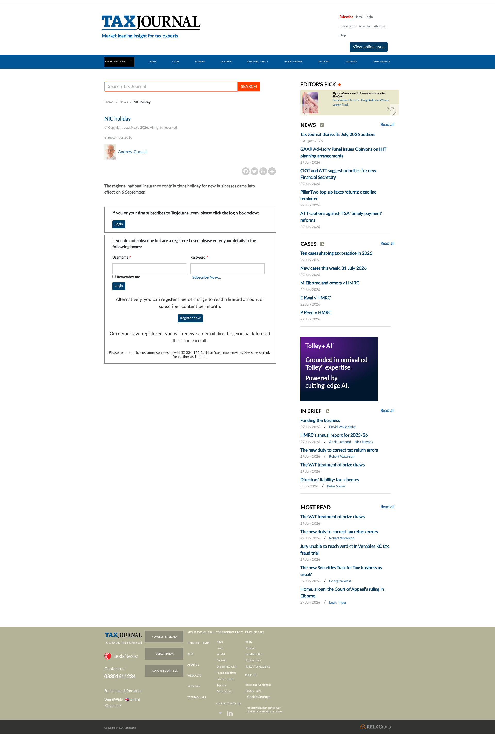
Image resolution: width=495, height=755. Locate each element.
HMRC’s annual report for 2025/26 (334, 435)
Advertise (365, 26)
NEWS (153, 62)
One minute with (226, 666)
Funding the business (320, 420)
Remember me (128, 277)
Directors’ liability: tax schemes (329, 480)
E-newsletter (348, 26)
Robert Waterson (341, 457)
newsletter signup (165, 637)
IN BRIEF (200, 62)
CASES (175, 62)
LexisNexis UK (254, 654)
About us (380, 26)
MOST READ (316, 507)
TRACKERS (324, 62)
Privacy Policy (253, 691)
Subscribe (346, 16)
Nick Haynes (363, 442)
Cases (220, 648)
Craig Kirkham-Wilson (375, 100)
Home (358, 16)
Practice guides (225, 679)
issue (190, 654)
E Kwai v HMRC (315, 298)
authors (193, 686)
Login (369, 16)
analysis (193, 665)
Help (343, 35)
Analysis (221, 660)
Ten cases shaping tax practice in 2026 (336, 253)
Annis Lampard (340, 442)
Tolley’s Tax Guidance (258, 666)
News (123, 102)
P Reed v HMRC (315, 312)
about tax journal (200, 632)
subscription (165, 654)
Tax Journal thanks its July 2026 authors (337, 134)
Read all (387, 125)
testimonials (196, 697)
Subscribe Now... (206, 277)
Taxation (250, 648)
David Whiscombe (342, 427)
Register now (190, 318)
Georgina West (340, 581)
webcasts (194, 675)
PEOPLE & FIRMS (293, 62)
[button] (304, 111)
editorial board (199, 643)
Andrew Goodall (133, 152)
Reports (221, 685)
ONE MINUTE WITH (257, 62)
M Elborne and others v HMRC (329, 283)
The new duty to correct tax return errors (339, 450)
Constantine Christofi (346, 100)
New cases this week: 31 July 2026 (333, 268)
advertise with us (165, 671)
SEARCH (249, 87)
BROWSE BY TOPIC (115, 62)
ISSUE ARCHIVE (381, 62)
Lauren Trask (341, 104)
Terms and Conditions (258, 685)
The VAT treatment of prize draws (332, 465)
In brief (221, 654)
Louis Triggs (338, 602)
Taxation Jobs (253, 660)
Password (199, 257)
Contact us (114, 669)
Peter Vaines (336, 486)
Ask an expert (225, 691)
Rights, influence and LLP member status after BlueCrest (359, 95)
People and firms (226, 673)
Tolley (249, 642)
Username (121, 257)
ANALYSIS (226, 62)
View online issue (368, 47)
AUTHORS (351, 62)
